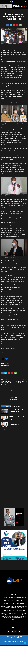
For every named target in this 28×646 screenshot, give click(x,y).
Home (2, 10)
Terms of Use (13, 636)
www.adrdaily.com (19, 352)
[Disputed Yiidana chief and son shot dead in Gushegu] (4, 411)
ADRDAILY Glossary (17, 637)
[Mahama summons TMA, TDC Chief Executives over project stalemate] (4, 418)
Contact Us (7, 636)
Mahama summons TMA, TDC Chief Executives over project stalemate (16, 418)
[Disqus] (14, 451)
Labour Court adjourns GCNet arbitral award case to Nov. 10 (7, 383)
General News (7, 10)
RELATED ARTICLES (6, 406)
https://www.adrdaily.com (14, 399)
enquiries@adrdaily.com (16, 622)
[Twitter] (15, 631)
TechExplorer (14, 642)
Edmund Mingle (7, 363)
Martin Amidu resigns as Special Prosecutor (21, 382)
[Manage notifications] (25, 643)
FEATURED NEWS (4, 413)
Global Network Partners (14, 639)
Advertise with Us (9, 637)
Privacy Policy (19, 636)
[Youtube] (19, 631)
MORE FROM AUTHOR (17, 406)
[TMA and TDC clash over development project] (4, 424)
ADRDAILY (8, 365)
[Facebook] (8, 631)
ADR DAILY (7, 21)
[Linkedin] (12, 631)
